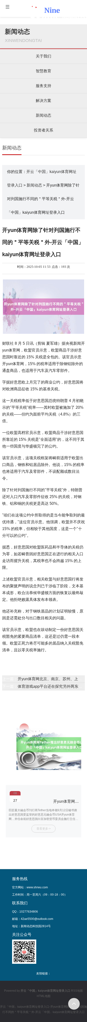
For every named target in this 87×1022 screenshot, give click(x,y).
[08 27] (43, 793)
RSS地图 (77, 990)
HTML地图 (44, 996)
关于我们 (43, 56)
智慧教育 (43, 71)
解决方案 (43, 100)
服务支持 (43, 86)
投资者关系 (43, 130)
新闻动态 (43, 115)
